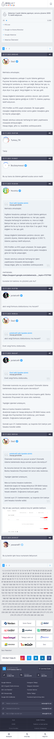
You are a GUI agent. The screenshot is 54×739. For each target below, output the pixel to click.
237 (25, 607)
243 (46, 607)
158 (15, 593)
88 (5, 582)
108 (10, 585)
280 (31, 615)
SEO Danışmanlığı (6, 693)
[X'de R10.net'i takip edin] (29, 658)
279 (28, 615)
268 (34, 612)
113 (25, 585)
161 (25, 593)
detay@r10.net (46, 713)
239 (32, 607)
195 (33, 598)
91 (12, 582)
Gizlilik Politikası (40, 720)
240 (35, 607)
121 (50, 585)
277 (21, 615)
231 (4, 607)
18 (34, 571)
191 (20, 598)
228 (43, 604)
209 (31, 601)
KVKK (13, 724)
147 (32, 590)
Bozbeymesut (17, 165)
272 (47, 612)
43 (45, 573)
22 (43, 571)
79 (34, 579)
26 (4, 573)
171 (6, 596)
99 (32, 582)
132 (35, 587)
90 (10, 582)
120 (46, 585)
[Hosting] (9, 623)
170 (3, 596)
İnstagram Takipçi (32, 682)
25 (51, 571)
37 (31, 573)
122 (2, 587)
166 (41, 593)
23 (46, 571)
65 (50, 576)
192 (23, 598)
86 (51, 579)
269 (37, 612)
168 (48, 593)
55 (26, 576)
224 (29, 604)
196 (36, 598)
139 (6, 590)
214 (47, 601)
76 (27, 579)
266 (27, 612)
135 (44, 587)
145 (25, 590)
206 (20, 601)
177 (25, 596)
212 (41, 601)
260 (6, 612)
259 (3, 612)
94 (20, 582)
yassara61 (15, 544)
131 (32, 587)
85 (49, 579)
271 (44, 612)
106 (4, 585)
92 (15, 582)
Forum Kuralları (13, 728)
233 (11, 607)
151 (45, 590)
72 (17, 579)
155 (6, 593)
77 (29, 579)
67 (5, 579)
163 (31, 593)
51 (16, 576)
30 (13, 573)
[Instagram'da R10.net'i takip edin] (22, 658)
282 (38, 615)
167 (44, 593)
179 (31, 596)
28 (8, 573)
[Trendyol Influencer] (27, 645)
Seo (44, 644)
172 (9, 596)
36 (28, 573)
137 (51, 587)
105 (51, 582)
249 (18, 609)
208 (27, 601)
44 (48, 573)
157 (12, 593)
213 (44, 601)
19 (36, 571)
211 (38, 601)
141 (12, 590)
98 (30, 582)
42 (43, 573)
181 (37, 596)
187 (7, 598)
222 (22, 604)
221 (19, 604)
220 (16, 604)
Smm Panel (27, 623)
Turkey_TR (15, 140)
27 (6, 573)
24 (48, 571)
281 (35, 615)
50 (13, 576)
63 (45, 576)
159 (19, 593)
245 (4, 609)
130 (28, 587)
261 (10, 612)
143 (19, 590)
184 (47, 596)
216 (3, 604)
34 (23, 573)
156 (9, 593)
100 (35, 582)
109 (13, 585)
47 (6, 576)
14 (25, 571)
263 (16, 612)
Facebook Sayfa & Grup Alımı (35, 697)
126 (15, 587)
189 (14, 598)
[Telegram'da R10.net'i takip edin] (36, 658)
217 (6, 604)
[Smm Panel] (9, 630)
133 (38, 587)
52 (18, 576)
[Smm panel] (44, 630)
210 (34, 601)
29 (11, 573)
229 (47, 604)
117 (38, 585)
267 (30, 612)
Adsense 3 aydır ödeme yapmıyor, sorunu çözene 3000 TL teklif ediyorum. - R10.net (8, 3)
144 (22, 590)
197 (39, 598)
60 (38, 576)
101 (38, 582)
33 (21, 573)
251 (25, 609)
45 (50, 573)
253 (32, 609)
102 (41, 582)
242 (42, 607)
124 (9, 587)
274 (11, 615)
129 (25, 587)
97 (27, 582)
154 (2, 593)
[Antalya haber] (9, 645)
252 (28, 609)
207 (24, 601)
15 (27, 571)
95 (22, 582)
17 (32, 571)
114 (29, 585)
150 (41, 590)
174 (15, 596)
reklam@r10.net (46, 703)
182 (40, 596)
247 (11, 609)
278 (25, 615)
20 (39, 571)
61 (40, 576)
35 (26, 573)
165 (38, 593)
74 (22, 579)
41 (40, 573)
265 (23, 612)
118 (40, 585)
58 (33, 576)
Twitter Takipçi (31, 693)
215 (50, 601)
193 (26, 598)
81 (39, 579)
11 (18, 571)
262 (13, 612)
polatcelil (15, 295)
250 (21, 609)
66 (3, 579)
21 (41, 571)
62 (43, 576)
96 (25, 582)
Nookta (14, 190)
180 (34, 596)
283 (42, 615)
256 (42, 609)
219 (12, 604)
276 (18, 615)
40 (38, 573)
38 (33, 573)
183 (44, 596)
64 (48, 576)
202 (6, 601)
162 (28, 593)
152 (48, 590)
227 (40, 604)
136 (48, 587)
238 (28, 607)
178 (28, 596)
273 (51, 612)
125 (12, 587)
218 (9, 604)
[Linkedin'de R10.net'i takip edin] (42, 658)
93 (17, 582)
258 (49, 609)
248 (14, 609)
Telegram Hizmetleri (33, 686)
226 (36, 604)
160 (22, 593)
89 (7, 582)
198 (43, 598)
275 (15, 615)
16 (29, 571)
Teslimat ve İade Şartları (40, 724)
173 (12, 596)
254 (35, 609)
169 (51, 593)
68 (8, 579)
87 (2, 582)
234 (14, 607)
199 (46, 598)
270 (41, 612)
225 (33, 604)
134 (41, 587)
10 (16, 571)
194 (30, 598)
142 (15, 590)
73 (20, 579)
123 (6, 587)
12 (20, 571)
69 (10, 579)
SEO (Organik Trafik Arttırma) (10, 686)
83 (44, 579)
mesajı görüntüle (16, 205)
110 (17, 585)
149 (38, 590)
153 (51, 590)
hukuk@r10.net (46, 708)
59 (36, 576)
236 (21, 607)
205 (17, 601)
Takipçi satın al (27, 637)
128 (22, 587)
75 (24, 579)
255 (39, 609)
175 (18, 596)
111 (20, 585)
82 (41, 579)
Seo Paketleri (6, 650)
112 (22, 585)
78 (31, 579)
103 (44, 582)
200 (49, 598)
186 (4, 598)
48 (8, 576)
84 (46, 579)
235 (18, 607)
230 (50, 604)
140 (9, 590)
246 (7, 609)
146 (28, 590)
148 (35, 590)
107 (7, 585)
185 (50, 596)
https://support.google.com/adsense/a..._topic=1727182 (27, 275)
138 (3, 590)
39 (36, 573)
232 (7, 607)
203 (10, 601)
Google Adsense (6, 682)
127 (19, 587)
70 (13, 579)
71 (15, 579)
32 (18, 573)
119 (43, 585)
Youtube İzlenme (32, 689)
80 (36, 579)
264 (20, 612)
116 (35, 585)
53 (21, 576)
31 (16, 573)
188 (10, 598)
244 (49, 607)
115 (32, 585)
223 (26, 604)
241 (39, 607)
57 (31, 576)
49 (11, 576)
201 (3, 601)
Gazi (13, 61)
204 (13, 601)
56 (28, 576)
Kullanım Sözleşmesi (40, 728)
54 (23, 576)
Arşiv (13, 720)
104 (47, 582)
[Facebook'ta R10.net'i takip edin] (49, 658)
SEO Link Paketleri (6, 689)
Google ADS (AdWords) (8, 697)
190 (17, 598)
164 (35, 593)
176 (22, 596)
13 (23, 571)
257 (46, 609)
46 (4, 576)
